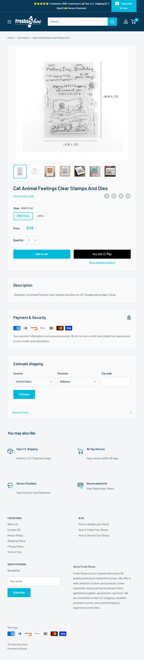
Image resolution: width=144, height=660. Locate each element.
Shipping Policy (17, 540)
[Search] (112, 21)
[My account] (126, 22)
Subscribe (19, 592)
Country (18, 373)
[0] (133, 21)
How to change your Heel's (94, 524)
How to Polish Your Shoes (93, 529)
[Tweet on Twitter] (121, 195)
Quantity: (18, 240)
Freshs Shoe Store (23, 196)
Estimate (24, 394)
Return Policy (15, 535)
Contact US (14, 529)
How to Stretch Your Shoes (94, 535)
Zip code (107, 373)
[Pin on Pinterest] (113, 195)
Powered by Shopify (17, 648)
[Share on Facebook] (106, 195)
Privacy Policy (15, 546)
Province (63, 373)
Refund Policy (20, 412)
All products (23, 37)
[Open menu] (9, 21)
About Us (13, 524)
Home (10, 37)
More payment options (102, 262)
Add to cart (41, 254)
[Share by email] (128, 195)
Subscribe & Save (126, 6)
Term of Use (15, 552)
